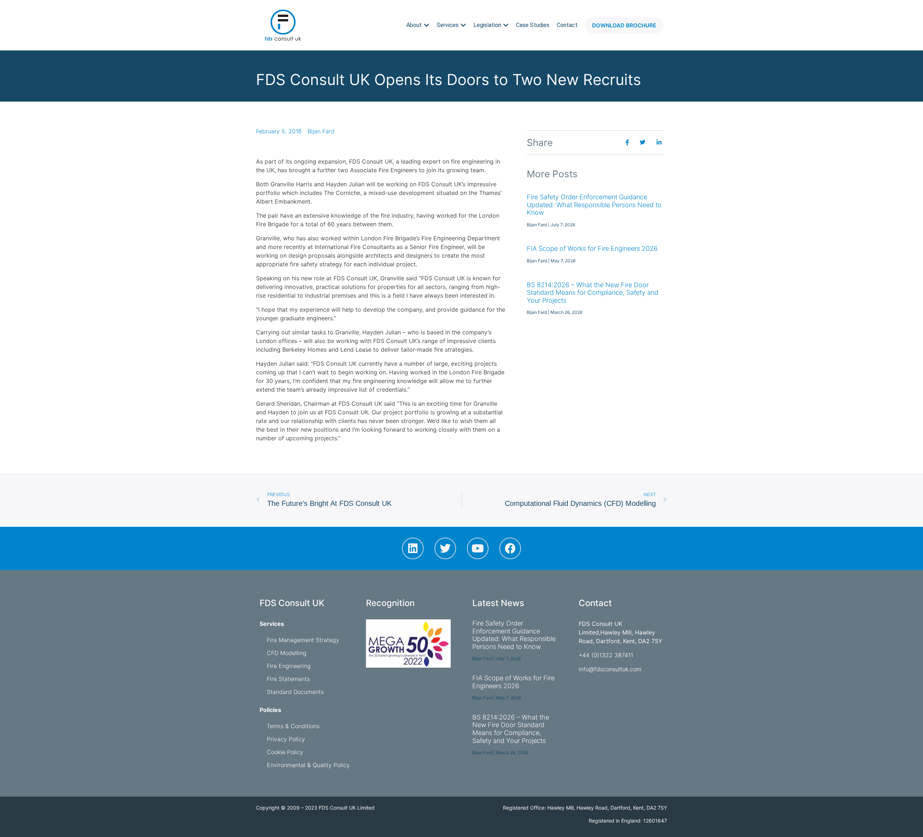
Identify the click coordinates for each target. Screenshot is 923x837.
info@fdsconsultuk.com (610, 669)
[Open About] (426, 25)
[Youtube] (478, 548)
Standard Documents (295, 691)
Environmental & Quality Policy (308, 765)
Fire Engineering (289, 665)
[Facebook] (510, 548)
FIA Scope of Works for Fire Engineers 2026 (592, 248)
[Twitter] (445, 548)
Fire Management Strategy (303, 640)
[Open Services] (463, 25)
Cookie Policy (285, 752)
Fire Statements (288, 678)
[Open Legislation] (506, 25)
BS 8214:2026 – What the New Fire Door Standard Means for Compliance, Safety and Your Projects (592, 292)
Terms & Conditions (293, 726)
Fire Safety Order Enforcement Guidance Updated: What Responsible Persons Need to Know (594, 204)
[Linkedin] (413, 548)
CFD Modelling (286, 652)
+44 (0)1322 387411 (606, 655)
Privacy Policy (286, 739)
